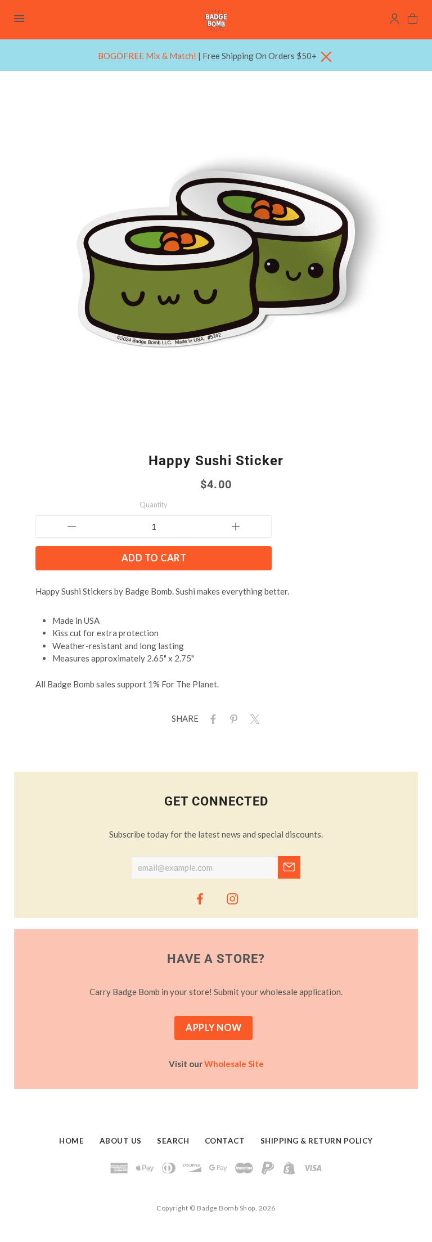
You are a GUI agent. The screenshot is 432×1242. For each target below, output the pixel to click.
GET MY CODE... (216, 650)
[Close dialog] (328, 508)
